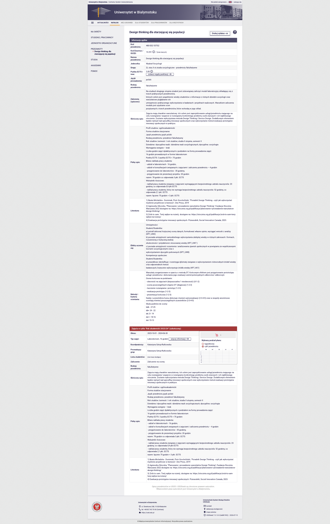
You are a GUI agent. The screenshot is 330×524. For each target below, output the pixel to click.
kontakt (209, 506)
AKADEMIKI (96, 65)
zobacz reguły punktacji (158, 74)
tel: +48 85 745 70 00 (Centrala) (153, 509)
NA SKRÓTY (96, 32)
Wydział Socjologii (154, 64)
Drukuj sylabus (218, 33)
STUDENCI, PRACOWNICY (102, 37)
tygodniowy (209, 344)
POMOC (94, 71)
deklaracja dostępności (214, 509)
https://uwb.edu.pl (148, 513)
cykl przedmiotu (211, 346)
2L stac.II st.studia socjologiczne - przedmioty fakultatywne (171, 67)
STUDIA (94, 60)
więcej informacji (178, 339)
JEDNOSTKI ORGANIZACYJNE (104, 43)
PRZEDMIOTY (97, 49)
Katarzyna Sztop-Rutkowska (159, 344)
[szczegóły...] (221, 335)
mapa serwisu (211, 512)
